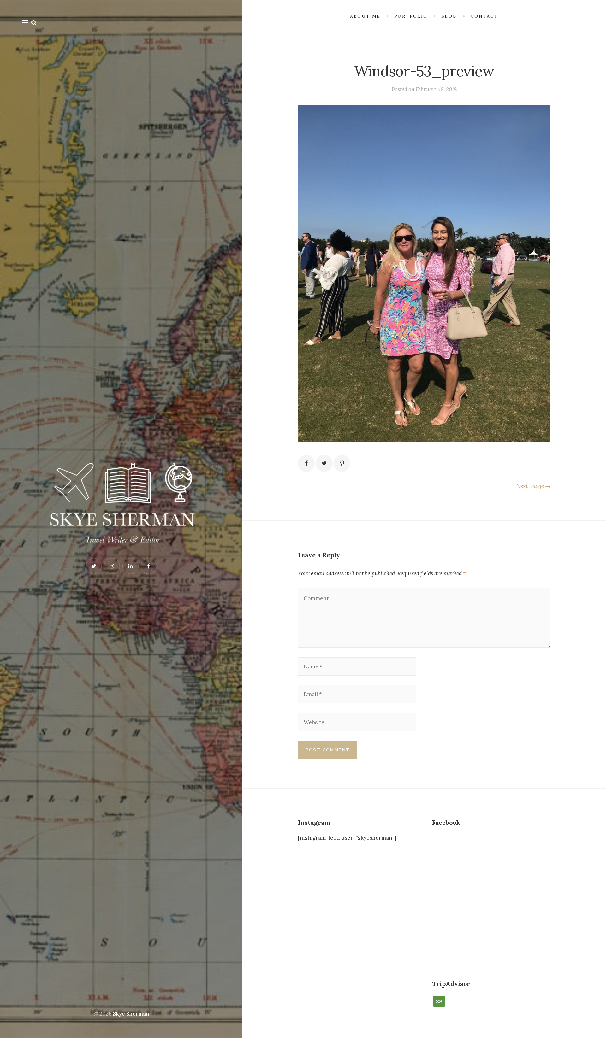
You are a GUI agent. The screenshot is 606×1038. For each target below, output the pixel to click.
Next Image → (533, 486)
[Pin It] (342, 463)
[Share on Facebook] (306, 463)
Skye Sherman (131, 1013)
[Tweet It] (324, 463)
